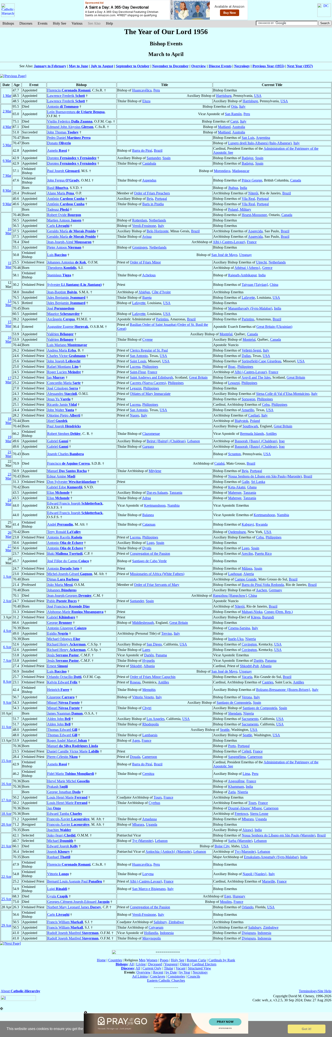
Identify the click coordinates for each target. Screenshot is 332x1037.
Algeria (248, 574)
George (59, 623)
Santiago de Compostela (234, 702)
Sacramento (250, 719)
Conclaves (157, 976)
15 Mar (8, 324)
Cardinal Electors (204, 964)
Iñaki (64, 553)
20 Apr (6, 824)
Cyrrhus (154, 803)
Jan (54, 808)
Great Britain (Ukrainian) (274, 327)
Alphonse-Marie (75, 612)
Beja (150, 198)
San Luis (248, 138)
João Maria (59, 585)
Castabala (149, 163)
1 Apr (7, 576)
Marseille (268, 881)
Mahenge (234, 492)
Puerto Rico (263, 553)
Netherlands (157, 220)
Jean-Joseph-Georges (69, 595)
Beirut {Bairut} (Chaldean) (166, 441)
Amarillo (247, 410)
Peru (156, 90)
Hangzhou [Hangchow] (230, 595)
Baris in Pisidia (153, 204)
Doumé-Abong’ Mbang (245, 808)
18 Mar (8, 421)
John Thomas (63, 132)
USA (258, 96)
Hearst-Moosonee (254, 215)
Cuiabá (219, 463)
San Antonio (139, 356)
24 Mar (8, 502)
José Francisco (68, 606)
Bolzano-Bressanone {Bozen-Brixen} (283, 690)
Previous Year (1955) (268, 66)
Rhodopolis (150, 724)
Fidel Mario (70, 774)
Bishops (8, 23)
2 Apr (7, 601)
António (65, 198)
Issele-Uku (235, 639)
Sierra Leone (259, 814)
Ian (56, 377)
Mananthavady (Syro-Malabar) (250, 308)
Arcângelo (61, 319)
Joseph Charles (65, 454)
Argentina (263, 138)
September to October (133, 66)
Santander (154, 158)
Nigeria (250, 639)
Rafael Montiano (62, 366)
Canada (295, 180)
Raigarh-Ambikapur (242, 275)
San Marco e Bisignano (149, 889)
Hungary (239, 896)
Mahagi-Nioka (252, 612)
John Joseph (63, 361)
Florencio (68, 90)
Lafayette (248, 297)
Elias (58, 492)
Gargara (148, 446)
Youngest (171, 964)
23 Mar (8, 476)
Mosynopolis (151, 938)
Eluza (146, 101)
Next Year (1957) (300, 66)
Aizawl (247, 830)
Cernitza (148, 774)
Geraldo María (71, 231)
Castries (267, 682)
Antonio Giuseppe (67, 628)
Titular (168, 968)
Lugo (150, 543)
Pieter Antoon (64, 247)
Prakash (57, 786)
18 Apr (6, 814)
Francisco (68, 463)
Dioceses (25, 23)
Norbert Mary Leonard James (74, 907)
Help (109, 23)
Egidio (57, 633)
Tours (158, 797)
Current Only (152, 968)
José (60, 308)
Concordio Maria (64, 383)
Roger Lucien (64, 372)
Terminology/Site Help (315, 991)
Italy (242, 106)
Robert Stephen (64, 434)
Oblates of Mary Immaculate (150, 394)
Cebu (266, 404)
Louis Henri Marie (67, 797)
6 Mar (7, 161)
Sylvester (74, 285)
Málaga (247, 568)
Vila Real (248, 198)
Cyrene (147, 339)
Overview (198, 66)
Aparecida (255, 231)
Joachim (59, 830)
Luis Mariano (67, 345)
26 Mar (8, 534)
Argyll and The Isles (256, 377)
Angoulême (236, 781)
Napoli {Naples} (255, 874)
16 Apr (6, 784)
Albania (149, 666)
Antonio (63, 106)
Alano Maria (60, 193)
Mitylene (155, 471)
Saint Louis (138, 361)
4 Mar (7, 127)
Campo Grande (246, 579)
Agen (136, 740)
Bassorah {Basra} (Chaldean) (256, 441)
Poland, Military (239, 209)
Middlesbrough (143, 623)
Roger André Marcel (67, 740)
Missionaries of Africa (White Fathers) (157, 574)
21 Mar (8, 454)
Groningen (139, 247)
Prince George (252, 180)
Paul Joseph (63, 171)
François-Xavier (68, 819)
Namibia (173, 505)
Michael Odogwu (63, 639)
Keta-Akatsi (236, 487)
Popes (164, 960)
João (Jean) (61, 835)
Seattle (224, 730)
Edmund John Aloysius (70, 127)
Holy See (59, 23)
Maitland (224, 127)
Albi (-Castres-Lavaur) (229, 242)
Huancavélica (142, 90)
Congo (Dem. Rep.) (278, 612)
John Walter (60, 410)
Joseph (58, 851)
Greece (267, 268)
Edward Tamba (64, 814)
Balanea (148, 515)
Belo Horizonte (157, 231)
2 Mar (7, 111)
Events (42, 23)
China (274, 285)
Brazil (158, 150)
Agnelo (57, 150)
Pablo (62, 601)
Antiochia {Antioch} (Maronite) (168, 851)
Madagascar (240, 171)
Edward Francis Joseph (75, 503)
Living (141, 964)
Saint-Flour (138, 372)
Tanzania (175, 492)
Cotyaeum (156, 927)
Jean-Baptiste (62, 292)
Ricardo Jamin (62, 404)
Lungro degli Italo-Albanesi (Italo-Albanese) (260, 143)
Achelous (149, 275)
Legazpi (234, 383)
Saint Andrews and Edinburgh (151, 377)
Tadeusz (58, 209)
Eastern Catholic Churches (166, 980)
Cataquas (148, 524)
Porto (232, 746)
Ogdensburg (237, 532)
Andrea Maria (61, 350)
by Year (184, 972)
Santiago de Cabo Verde (149, 561)
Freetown (241, 814)
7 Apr (7, 660)
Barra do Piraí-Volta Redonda (263, 585)
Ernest (57, 666)
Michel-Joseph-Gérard (69, 574)
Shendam (234, 713)
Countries (115, 960)
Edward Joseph (62, 846)
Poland (255, 421)
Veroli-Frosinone (144, 226)
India (243, 188)
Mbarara (248, 819)
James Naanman (65, 713)
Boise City (222, 846)
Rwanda (262, 524)
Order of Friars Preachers (152, 193)
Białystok (241, 421)
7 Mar (7, 175)
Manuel (67, 471)
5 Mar (7, 145)
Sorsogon (248, 399)
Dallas (246, 356)
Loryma (148, 874)
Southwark (250, 426)
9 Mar (7, 204)
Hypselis (148, 660)
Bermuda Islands (252, 434)
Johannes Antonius (66, 262)
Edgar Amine (61, 476)
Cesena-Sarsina (239, 628)
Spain (166, 158)
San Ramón (233, 114)
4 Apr (7, 631)
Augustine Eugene (67, 327)
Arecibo (247, 553)
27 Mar (8, 548)
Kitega (255, 617)
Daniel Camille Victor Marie (73, 751)
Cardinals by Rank (221, 960)
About (20, 991)
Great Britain (198, 377)
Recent (158, 972)
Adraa (146, 498)
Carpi (234, 121)
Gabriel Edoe (64, 487)
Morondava (222, 171)
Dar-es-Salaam (157, 492)
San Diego (154, 644)
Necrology (242, 66)
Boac (232, 366)
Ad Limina (140, 976)
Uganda (261, 819)
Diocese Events (220, 66)
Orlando (247, 907)
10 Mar (8, 231)
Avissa (147, 236)
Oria (234, 106)
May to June (78, 66)
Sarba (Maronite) (240, 841)
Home (101, 960)
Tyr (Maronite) (142, 841)
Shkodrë (136, 666)
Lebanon (193, 441)
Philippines (150, 366)
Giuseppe (61, 697)
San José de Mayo (224, 255)
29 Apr (6, 925)
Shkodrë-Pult (249, 666)
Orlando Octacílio (64, 677)
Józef (57, 421)
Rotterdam (139, 220)
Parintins (162, 319)
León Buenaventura (76, 112)
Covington (249, 644)
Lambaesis (149, 735)
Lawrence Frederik (66, 96)
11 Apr (6, 727)
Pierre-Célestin (62, 757)
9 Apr (7, 702)
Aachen (261, 590)
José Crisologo (62, 388)
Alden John (58, 719)
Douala (135, 757)
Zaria (232, 792)
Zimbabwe (176, 922)
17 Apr (6, 800)
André (60, 524)
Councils (193, 976)
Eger (227, 896)
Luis (57, 255)
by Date (171, 972)
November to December (170, 66)
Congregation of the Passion (150, 553)
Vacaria (247, 677)
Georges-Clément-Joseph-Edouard (78, 902)
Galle (245, 482)
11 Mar (8, 265)
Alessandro (62, 394)
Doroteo (71, 158)
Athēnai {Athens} (247, 268)
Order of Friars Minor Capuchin (152, 677)
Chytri (146, 708)
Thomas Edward (62, 730)
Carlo (58, 226)
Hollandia (151, 933)
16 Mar (8, 339)
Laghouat (235, 574)
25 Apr (6, 899)
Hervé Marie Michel (68, 781)
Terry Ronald (64, 532)
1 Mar (7, 96)
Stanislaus (59, 275)
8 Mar (7, 190)
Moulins (226, 902)
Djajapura (249, 933)
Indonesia (167, 933)
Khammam (236, 786)
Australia (238, 127)
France (252, 242)
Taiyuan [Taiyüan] (255, 285)
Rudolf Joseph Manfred (72, 933)
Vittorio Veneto (143, 697)
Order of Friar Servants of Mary (156, 585)
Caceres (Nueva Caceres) (148, 383)
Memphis (149, 690)
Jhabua (233, 188)
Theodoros (61, 268)
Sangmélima (237, 757)
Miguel (63, 702)
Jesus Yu (58, 399)
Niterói (253, 193)
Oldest (184, 964)
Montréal (226, 334)
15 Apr (6, 761)
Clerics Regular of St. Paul (149, 350)
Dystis (146, 548)
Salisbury (160, 922)
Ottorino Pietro (63, 415)
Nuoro (134, 415)
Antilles (271, 434)
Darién (149, 655)
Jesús (63, 655)
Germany (275, 590)
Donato (59, 143)
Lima (246, 774)
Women (151, 960)
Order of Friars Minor (145, 262)
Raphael (58, 857)
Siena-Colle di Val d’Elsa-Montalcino (282, 394)
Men (142, 960)
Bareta (147, 297)
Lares (146, 650)
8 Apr (7, 681)
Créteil (246, 751)
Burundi (268, 617)
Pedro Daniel (69, 138)
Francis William (65, 922)
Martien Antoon (64, 220)
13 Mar (8, 303)
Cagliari (254, 415)
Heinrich (58, 690)
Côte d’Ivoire (161, 292)
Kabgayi (248, 524)
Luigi (57, 889)
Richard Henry (66, 644)
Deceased (155, 964)
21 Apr (6, 846)
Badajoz (247, 158)
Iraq (282, 441)
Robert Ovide (64, 215)
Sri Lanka (258, 482)
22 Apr (6, 877)
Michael (60, 841)
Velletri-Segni (251, 350)
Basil (57, 188)
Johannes (62, 590)
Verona (247, 697)
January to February (50, 66)
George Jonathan (64, 792)
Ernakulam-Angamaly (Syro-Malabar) (271, 857)
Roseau (135, 682)
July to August (102, 66)
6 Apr (7, 647)
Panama (161, 655)
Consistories (176, 976)
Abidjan (144, 292)
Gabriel (57, 441)
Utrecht (261, 262)
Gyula (57, 896)
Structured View (199, 968)
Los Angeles (155, 719)
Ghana (252, 487)
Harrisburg (223, 96)
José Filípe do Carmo (68, 561)
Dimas (63, 579)
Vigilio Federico (69, 121)
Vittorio (58, 874)
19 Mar (8, 439)
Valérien (60, 334)
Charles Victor (66, 356)
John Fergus (63, 180)
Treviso (166, 633)
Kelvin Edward (62, 682)
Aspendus (149, 180)
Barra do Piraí (142, 150)
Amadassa (149, 819)
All (131, 964)
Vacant (180, 968)
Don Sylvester (71, 482)
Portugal (161, 198)
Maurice (63, 314)
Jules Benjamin (66, 297)
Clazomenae (151, 434)
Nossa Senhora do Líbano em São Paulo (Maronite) (265, 476)
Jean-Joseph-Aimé (69, 242)
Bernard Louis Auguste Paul (74, 881)
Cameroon (149, 757)
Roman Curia (196, 960)
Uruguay (245, 255)
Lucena (135, 366)
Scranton (234, 454)
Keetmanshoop (155, 505)
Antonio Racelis (64, 537)
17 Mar (8, 380)
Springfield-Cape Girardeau (261, 361)
